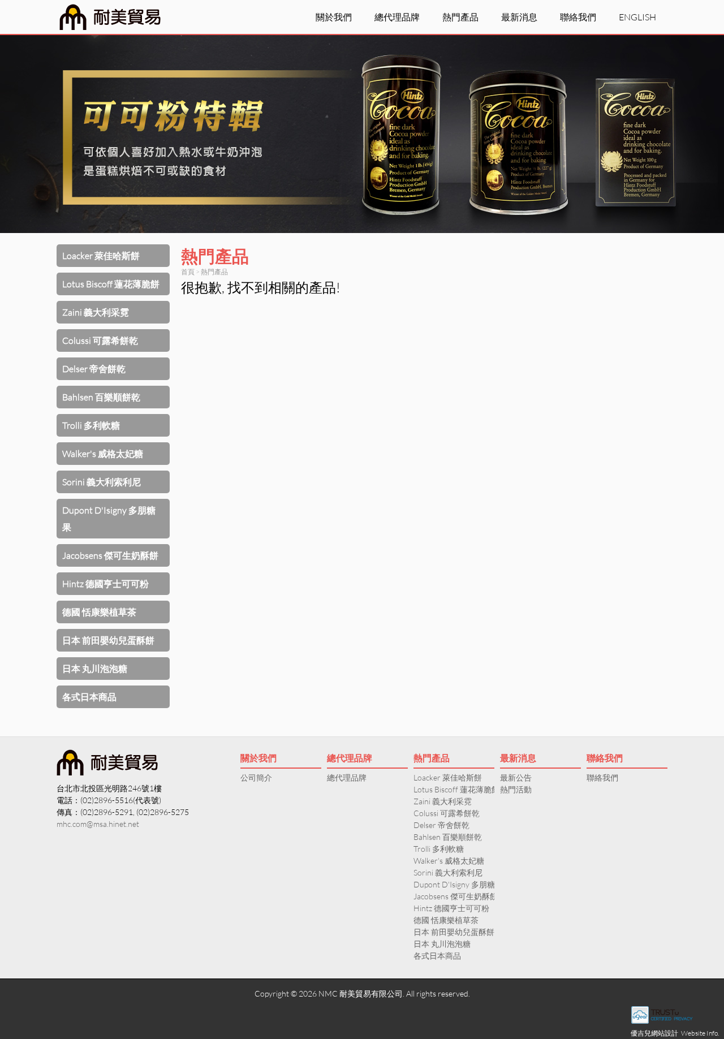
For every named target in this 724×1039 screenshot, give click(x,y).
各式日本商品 (89, 696)
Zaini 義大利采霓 (95, 312)
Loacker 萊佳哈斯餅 (101, 255)
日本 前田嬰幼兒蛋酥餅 (108, 640)
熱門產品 (460, 16)
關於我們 (334, 16)
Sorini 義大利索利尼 (101, 481)
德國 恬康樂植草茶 (99, 611)
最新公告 (516, 777)
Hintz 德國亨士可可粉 (105, 583)
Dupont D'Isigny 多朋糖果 (109, 518)
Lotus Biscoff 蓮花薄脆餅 (111, 283)
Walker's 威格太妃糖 (102, 453)
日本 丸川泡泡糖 (94, 668)
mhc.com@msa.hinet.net (98, 824)
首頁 (188, 272)
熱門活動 (516, 789)
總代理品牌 (397, 16)
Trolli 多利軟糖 (91, 425)
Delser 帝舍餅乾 (94, 368)
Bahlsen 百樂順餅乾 (101, 396)
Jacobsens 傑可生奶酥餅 (110, 555)
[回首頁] (110, 17)
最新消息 (519, 16)
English (637, 16)
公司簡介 (256, 777)
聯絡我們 (578, 16)
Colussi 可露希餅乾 (100, 340)
